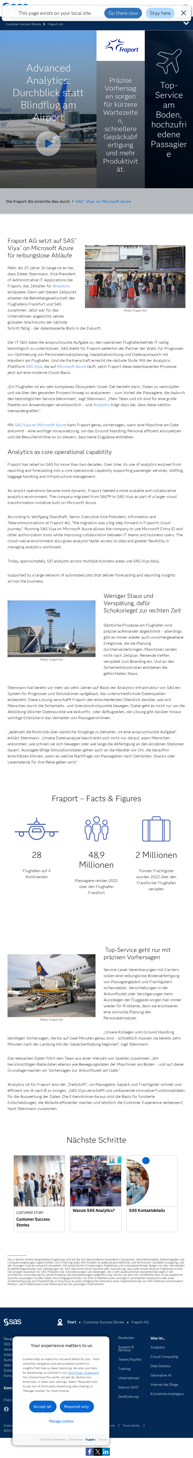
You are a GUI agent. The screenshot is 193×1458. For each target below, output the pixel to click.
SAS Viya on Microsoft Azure (103, 201)
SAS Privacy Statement (83, 1372)
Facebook (6, 1411)
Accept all (42, 1406)
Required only (76, 1406)
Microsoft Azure (71, 366)
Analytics (61, 286)
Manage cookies (61, 1421)
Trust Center (131, 1425)
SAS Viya (34, 366)
